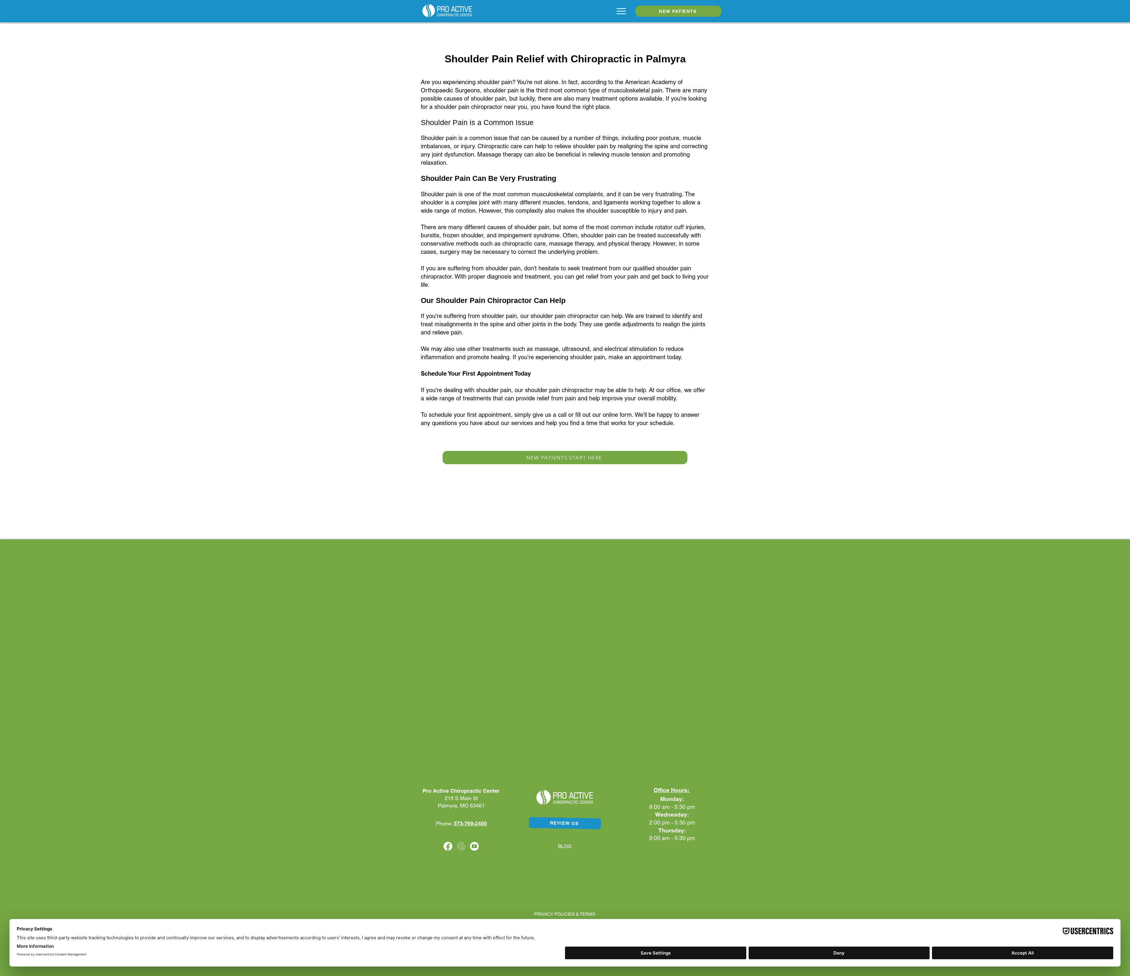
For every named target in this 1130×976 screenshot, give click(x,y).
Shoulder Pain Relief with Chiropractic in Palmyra (565, 58)
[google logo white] (461, 846)
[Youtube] (474, 846)
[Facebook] (447, 846)
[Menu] (621, 11)
